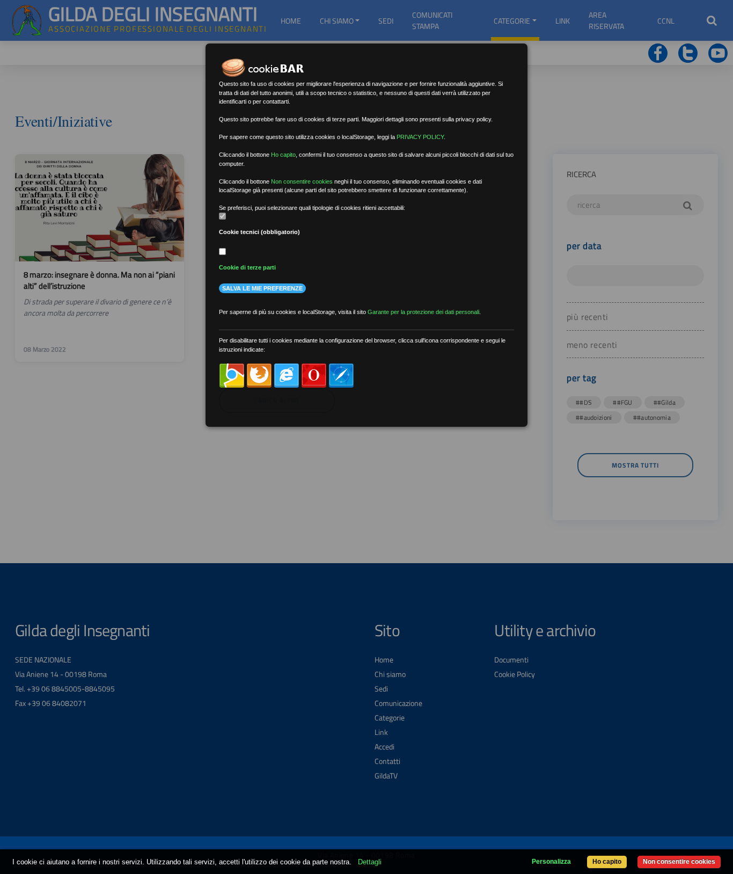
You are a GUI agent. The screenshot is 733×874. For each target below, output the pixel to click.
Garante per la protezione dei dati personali (423, 312)
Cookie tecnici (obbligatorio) (259, 232)
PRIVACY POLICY (420, 137)
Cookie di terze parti (247, 267)
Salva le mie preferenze (262, 288)
